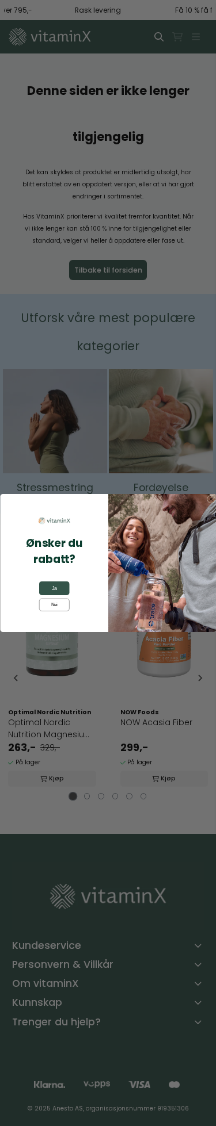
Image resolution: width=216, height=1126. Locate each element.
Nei (54, 604)
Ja (53, 588)
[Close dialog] (210, 499)
